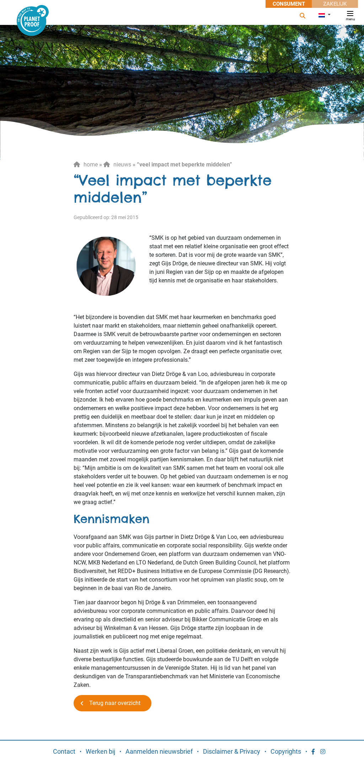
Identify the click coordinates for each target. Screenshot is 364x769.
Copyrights (286, 751)
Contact (64, 751)
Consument (289, 4)
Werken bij (100, 751)
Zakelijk (335, 4)
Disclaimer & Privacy (231, 751)
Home (91, 164)
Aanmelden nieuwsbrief (159, 751)
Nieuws (122, 164)
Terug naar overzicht (114, 703)
